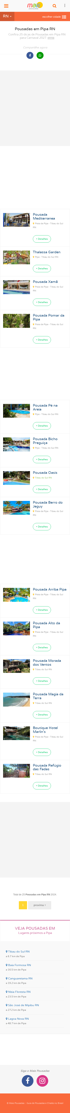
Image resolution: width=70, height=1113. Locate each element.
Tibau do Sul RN (43, 478)
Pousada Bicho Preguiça (45, 441)
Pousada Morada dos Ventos (47, 662)
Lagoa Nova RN (17, 1021)
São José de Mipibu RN (22, 1007)
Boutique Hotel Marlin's (45, 730)
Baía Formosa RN (18, 967)
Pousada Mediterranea (44, 216)
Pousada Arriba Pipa (49, 589)
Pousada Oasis (45, 473)
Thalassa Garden (46, 252)
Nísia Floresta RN (18, 994)
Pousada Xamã (45, 282)
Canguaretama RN (19, 980)
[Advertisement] (35, 108)
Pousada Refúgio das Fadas (47, 767)
